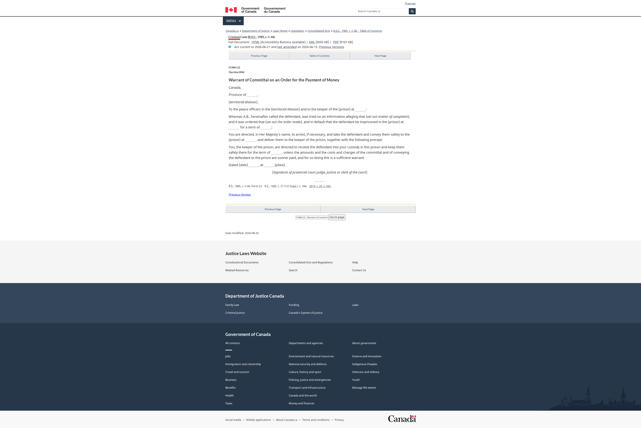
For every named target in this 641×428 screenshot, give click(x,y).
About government (364, 343)
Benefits (230, 387)
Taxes (228, 403)
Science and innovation (366, 356)
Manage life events (364, 387)
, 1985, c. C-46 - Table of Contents (357, 31)
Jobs (228, 356)
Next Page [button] (380, 55)
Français (410, 3)
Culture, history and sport (305, 372)
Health (229, 395)
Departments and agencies (306, 343)
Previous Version (240, 194)
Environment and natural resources (311, 356)
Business (231, 380)
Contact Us (359, 270)
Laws (355, 305)
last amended (287, 47)
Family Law (232, 305)
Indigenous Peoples (364, 364)
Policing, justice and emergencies (310, 380)
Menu (231, 21)
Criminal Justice (235, 313)
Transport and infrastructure (307, 387)
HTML (256, 42)
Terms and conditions (316, 420)
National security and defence (308, 364)
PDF (336, 42)
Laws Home (280, 31)
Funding (294, 305)
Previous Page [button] (259, 55)
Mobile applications (258, 420)
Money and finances (301, 403)
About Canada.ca (286, 420)
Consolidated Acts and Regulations (311, 262)
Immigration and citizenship (243, 364)
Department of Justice (256, 31)
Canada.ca (232, 31)
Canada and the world (303, 395)
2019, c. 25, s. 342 (320, 186)
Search (293, 270)
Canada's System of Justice (306, 313)
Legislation (297, 31)
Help (355, 262)
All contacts (232, 343)
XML (312, 42)
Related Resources (237, 270)
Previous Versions (331, 47)
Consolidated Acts (318, 31)
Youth (356, 380)
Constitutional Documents (242, 262)
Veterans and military (365, 372)
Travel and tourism (237, 372)
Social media (233, 420)
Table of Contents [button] (319, 55)
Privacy (339, 420)
